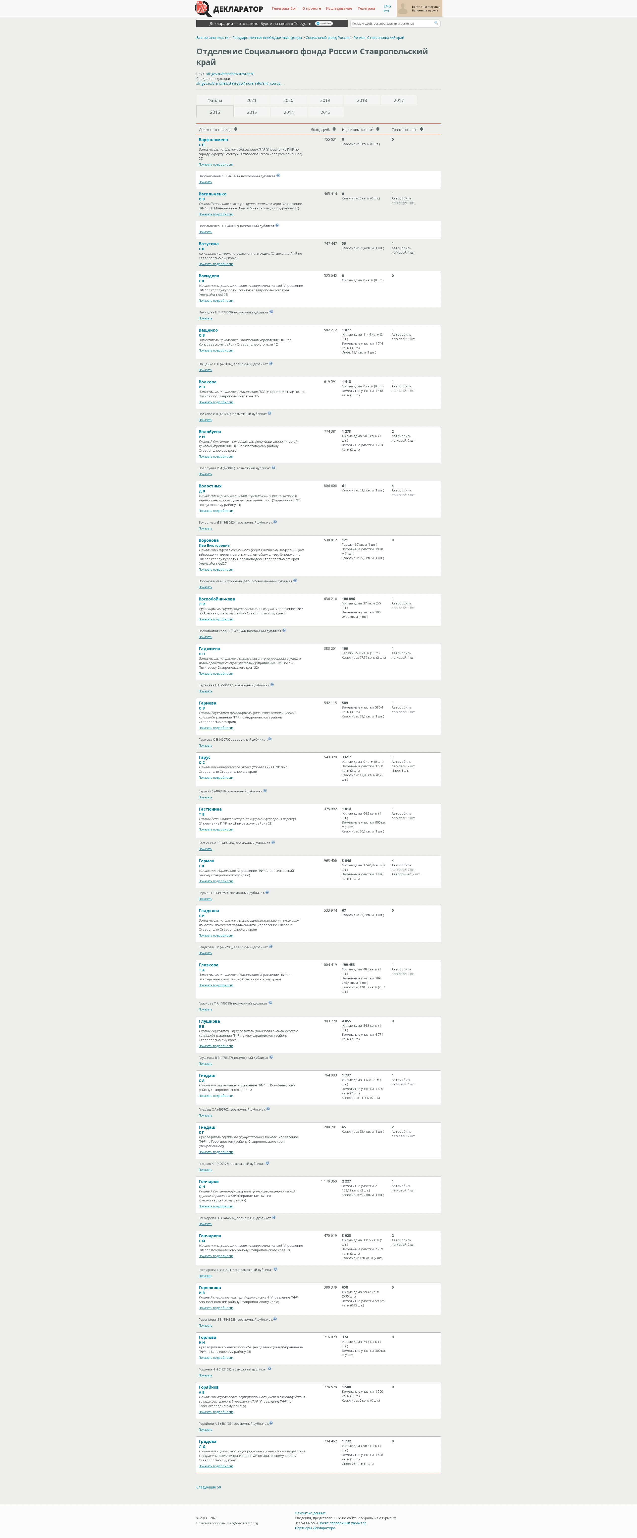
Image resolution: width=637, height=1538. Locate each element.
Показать (205, 182)
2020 (288, 100)
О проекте (311, 8)
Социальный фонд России (328, 37)
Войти (416, 6)
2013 (326, 112)
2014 (289, 112)
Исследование (339, 8)
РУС (387, 10)
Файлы (215, 100)
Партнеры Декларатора (315, 1528)
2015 (252, 112)
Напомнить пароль (425, 10)
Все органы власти (212, 37)
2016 (215, 112)
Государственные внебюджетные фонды (267, 37)
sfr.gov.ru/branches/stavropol (230, 73)
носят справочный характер (343, 1523)
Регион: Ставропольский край (379, 37)
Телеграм (366, 8)
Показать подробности (216, 164)
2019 (325, 100)
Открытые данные (310, 1513)
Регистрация (431, 6)
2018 (362, 100)
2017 (399, 100)
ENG (387, 6)
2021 (252, 100)
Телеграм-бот (284, 8)
